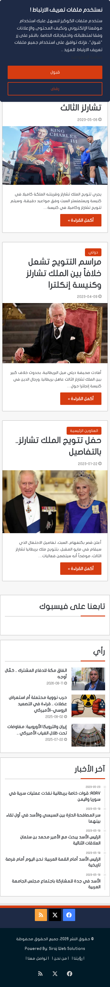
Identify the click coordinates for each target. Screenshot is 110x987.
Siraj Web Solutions (67, 949)
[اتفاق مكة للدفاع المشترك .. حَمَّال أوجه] (88, 679)
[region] (55, 51)
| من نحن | (60, 958)
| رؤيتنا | (78, 958)
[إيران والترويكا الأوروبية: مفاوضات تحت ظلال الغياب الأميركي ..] (88, 735)
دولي (93, 252)
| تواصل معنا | (37, 958)
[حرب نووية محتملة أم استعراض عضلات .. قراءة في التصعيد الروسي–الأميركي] (88, 706)
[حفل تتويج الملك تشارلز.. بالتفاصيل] (55, 501)
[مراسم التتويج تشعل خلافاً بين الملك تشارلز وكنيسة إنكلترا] (55, 333)
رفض (55, 88)
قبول (55, 72)
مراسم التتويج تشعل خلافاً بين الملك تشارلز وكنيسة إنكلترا (63, 273)
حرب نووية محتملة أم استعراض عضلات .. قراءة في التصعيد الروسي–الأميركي (38, 704)
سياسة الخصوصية (86, 57)
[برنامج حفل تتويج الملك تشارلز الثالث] (55, 155)
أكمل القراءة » (81, 220)
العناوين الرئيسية (84, 431)
